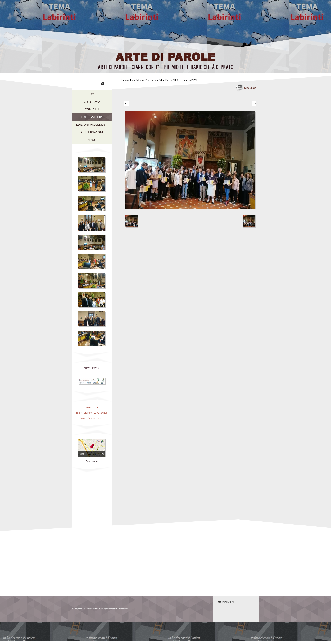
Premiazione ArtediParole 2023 (162, 80)
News (92, 140)
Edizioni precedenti (92, 125)
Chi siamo (92, 102)
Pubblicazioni (91, 132)
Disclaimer (123, 609)
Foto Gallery (136, 80)
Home (124, 80)
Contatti (92, 109)
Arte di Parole (165, 56)
